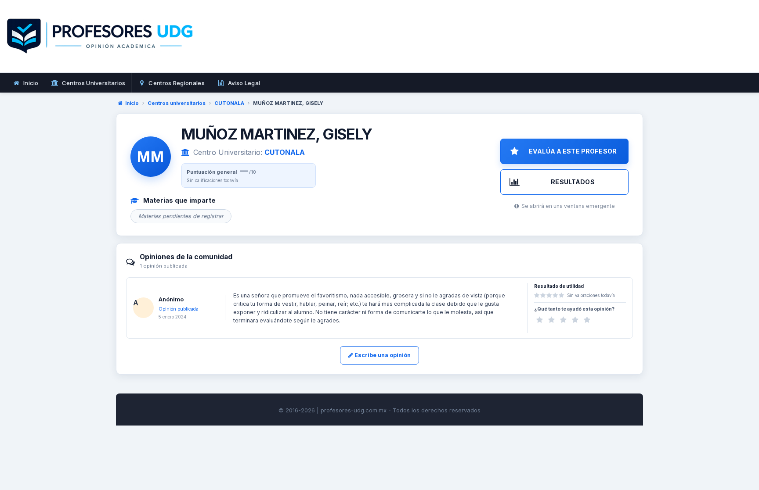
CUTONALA (229, 103)
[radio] (539, 320)
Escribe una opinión (382, 355)
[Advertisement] (515, 46)
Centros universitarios (177, 103)
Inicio (132, 103)
